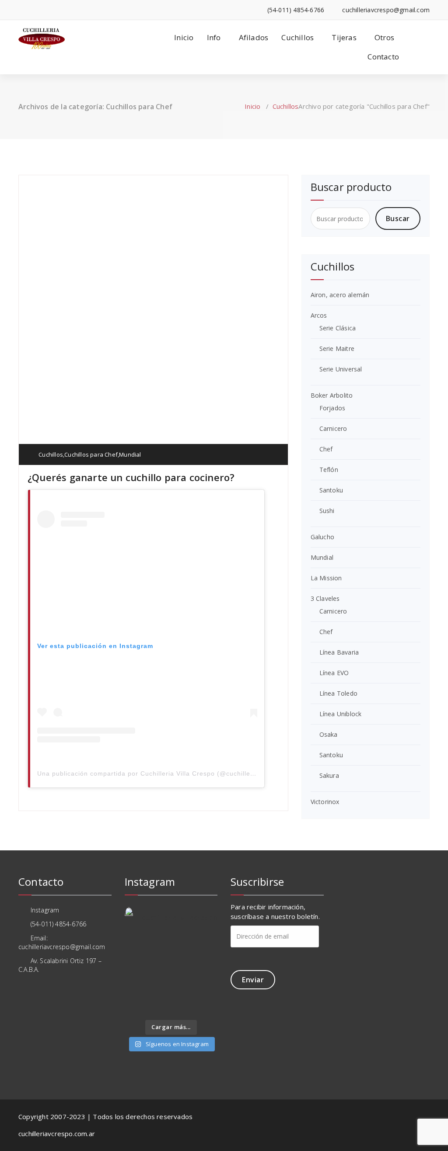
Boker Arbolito (332, 395)
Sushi (327, 510)
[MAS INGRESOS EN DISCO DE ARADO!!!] (183, 991)
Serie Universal (340, 369)
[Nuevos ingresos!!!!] (159, 991)
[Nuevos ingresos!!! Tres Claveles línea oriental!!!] (207, 960)
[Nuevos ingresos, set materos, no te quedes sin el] (183, 1007)
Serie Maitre (336, 348)
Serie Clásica (337, 328)
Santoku (331, 490)
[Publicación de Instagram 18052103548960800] (183, 976)
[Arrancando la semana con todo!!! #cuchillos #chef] (183, 945)
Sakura (329, 775)
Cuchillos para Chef (91, 454)
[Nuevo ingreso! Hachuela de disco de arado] (135, 1007)
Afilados (254, 37)
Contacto (383, 57)
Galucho (322, 537)
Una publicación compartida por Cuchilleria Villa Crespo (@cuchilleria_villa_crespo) (170, 773)
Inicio (183, 37)
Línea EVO (334, 673)
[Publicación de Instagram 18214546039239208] (207, 1007)
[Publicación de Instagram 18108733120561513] (159, 945)
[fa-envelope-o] (34, 10)
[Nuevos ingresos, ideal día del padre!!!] (207, 991)
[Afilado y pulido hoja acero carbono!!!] (135, 945)
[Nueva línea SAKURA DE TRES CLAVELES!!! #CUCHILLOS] (183, 960)
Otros (384, 37)
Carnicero (333, 428)
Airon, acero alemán (340, 295)
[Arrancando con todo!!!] (135, 976)
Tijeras (344, 37)
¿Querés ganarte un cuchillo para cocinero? (131, 477)
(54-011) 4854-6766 (57, 924)
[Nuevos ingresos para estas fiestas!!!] (207, 976)
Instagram (43, 910)
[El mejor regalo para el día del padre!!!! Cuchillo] (207, 945)
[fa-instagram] (20, 10)
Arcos (319, 315)
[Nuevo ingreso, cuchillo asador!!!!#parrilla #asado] (159, 960)
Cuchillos (297, 37)
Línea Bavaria (339, 652)
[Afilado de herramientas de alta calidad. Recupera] (159, 976)
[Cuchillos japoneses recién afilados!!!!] (159, 1007)
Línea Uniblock (340, 714)
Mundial (130, 454)
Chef (326, 449)
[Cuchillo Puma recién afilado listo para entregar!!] (135, 991)
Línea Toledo (338, 693)
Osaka (328, 734)
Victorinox (325, 801)
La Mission (326, 578)
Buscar (398, 218)
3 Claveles (325, 598)
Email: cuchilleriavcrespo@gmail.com (61, 942)
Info (214, 37)
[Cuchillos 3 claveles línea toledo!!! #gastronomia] (135, 960)
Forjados (332, 408)
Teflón (328, 469)
